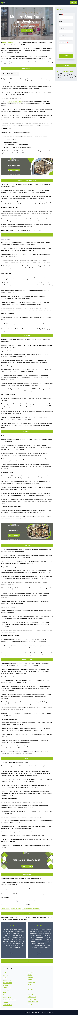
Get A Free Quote (27, 961)
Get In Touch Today (27, 68)
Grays (4, 992)
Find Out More (27, 431)
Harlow (29, 987)
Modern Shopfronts (7, 42)
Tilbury (4, 995)
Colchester (30, 994)
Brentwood (6, 990)
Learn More (27, 235)
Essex (29, 984)
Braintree (30, 989)
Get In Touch (66, 65)
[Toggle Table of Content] (15, 74)
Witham (30, 979)
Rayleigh (5, 985)
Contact (73, 2)
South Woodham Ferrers (9, 999)
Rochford (5, 1002)
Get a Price (27, 545)
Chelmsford (31, 972)
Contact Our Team (27, 659)
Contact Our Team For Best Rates (27, 180)
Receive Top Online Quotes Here (27, 913)
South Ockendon (7, 997)
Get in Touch (27, 335)
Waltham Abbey (32, 982)
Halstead (30, 992)
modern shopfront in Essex (14, 101)
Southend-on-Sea (7, 1004)
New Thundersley (35, 908)
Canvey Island (7, 987)
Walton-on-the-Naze (33, 1001)
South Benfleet (26, 908)
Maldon (30, 974)
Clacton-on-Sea (32, 999)
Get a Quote (26, 30)
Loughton (30, 977)
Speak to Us (27, 758)
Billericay (13, 908)
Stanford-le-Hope (5, 908)
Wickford (18, 908)
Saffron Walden (32, 996)
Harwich (30, 1004)
